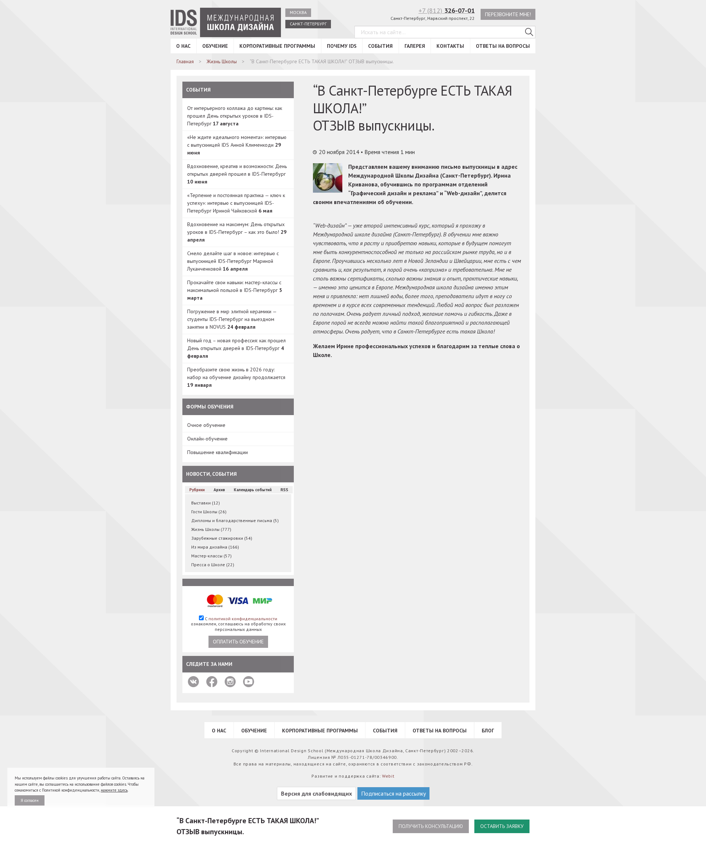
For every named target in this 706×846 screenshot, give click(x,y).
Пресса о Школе (212, 564)
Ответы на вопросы (503, 46)
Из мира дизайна (215, 547)
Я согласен (30, 800)
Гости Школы (209, 511)
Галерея (414, 46)
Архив (219, 489)
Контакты (450, 46)
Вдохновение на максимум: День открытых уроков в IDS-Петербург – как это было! (236, 232)
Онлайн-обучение (207, 438)
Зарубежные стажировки (221, 538)
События (380, 46)
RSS (284, 489)
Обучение (215, 46)
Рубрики (197, 489)
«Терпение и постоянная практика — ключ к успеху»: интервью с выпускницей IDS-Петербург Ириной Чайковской (236, 203)
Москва (298, 12)
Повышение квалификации (217, 452)
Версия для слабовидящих (316, 793)
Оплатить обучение (238, 641)
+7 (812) (446, 10)
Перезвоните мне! (508, 14)
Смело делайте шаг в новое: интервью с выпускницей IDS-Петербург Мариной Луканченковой (233, 261)
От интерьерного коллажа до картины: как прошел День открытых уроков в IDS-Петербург (234, 116)
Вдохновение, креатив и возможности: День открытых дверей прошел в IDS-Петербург (237, 174)
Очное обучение (206, 425)
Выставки (205, 503)
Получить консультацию (431, 826)
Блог (488, 730)
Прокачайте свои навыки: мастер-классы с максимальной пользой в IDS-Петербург (234, 290)
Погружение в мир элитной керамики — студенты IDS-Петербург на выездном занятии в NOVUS (232, 319)
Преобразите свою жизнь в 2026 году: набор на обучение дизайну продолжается (236, 377)
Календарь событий (253, 489)
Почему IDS (342, 46)
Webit (388, 776)
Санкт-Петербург (308, 23)
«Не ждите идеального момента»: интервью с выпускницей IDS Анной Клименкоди (236, 145)
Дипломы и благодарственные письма (235, 520)
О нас (183, 46)
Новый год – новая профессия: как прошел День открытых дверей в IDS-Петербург (236, 348)
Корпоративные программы (277, 46)
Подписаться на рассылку (393, 793)
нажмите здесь (114, 790)
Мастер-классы (211, 555)
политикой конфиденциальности (242, 618)
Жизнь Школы (211, 529)
